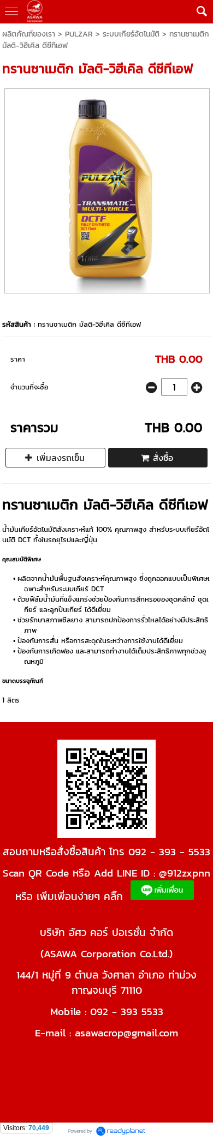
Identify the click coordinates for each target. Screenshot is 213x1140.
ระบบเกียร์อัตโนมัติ (131, 34)
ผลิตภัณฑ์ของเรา (28, 34)
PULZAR (79, 34)
